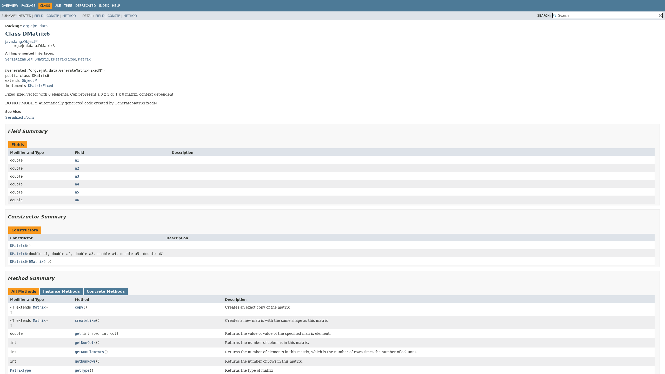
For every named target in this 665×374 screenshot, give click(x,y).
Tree (68, 6)
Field (38, 16)
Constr (52, 16)
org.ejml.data (35, 26)
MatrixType (20, 370)
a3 (77, 176)
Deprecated (85, 6)
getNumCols (85, 342)
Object (28, 80)
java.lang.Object (20, 41)
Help (116, 6)
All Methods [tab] (23, 291)
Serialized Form (19, 117)
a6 (77, 200)
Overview (10, 6)
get (78, 333)
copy (79, 307)
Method (69, 16)
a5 (77, 192)
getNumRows (85, 361)
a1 (77, 160)
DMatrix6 (18, 246)
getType (82, 370)
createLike (85, 320)
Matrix (84, 59)
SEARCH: (544, 15)
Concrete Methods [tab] (106, 291)
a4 (77, 184)
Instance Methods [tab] (61, 291)
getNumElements (89, 352)
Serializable (17, 59)
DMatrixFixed (63, 59)
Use (58, 6)
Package (28, 6)
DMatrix (42, 59)
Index (104, 6)
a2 (77, 168)
